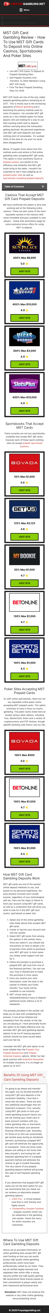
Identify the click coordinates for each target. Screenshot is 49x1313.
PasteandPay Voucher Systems (28, 1208)
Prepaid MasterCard (13, 1053)
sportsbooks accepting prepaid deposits (23, 178)
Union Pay (17, 1199)
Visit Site (24, 271)
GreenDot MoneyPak (33, 1059)
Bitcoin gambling (24, 107)
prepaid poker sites (12, 175)
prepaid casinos (11, 162)
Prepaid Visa (32, 1049)
